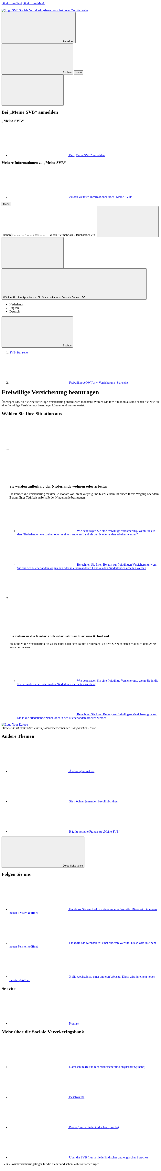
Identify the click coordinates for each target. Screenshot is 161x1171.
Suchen (6, 235)
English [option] (14, 308)
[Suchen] (128, 221)
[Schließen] (33, 90)
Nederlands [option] (16, 304)
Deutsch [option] (14, 311)
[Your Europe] (15, 724)
